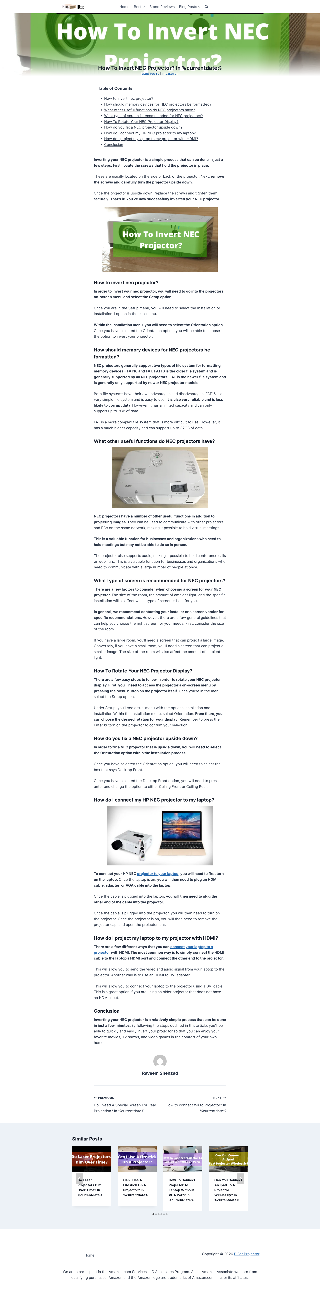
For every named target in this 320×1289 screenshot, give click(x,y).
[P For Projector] (77, 6)
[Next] (240, 1178)
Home (124, 6)
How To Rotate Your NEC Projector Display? (141, 121)
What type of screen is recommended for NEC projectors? (153, 116)
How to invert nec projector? (128, 98)
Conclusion (113, 144)
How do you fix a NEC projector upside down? (143, 127)
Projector (170, 73)
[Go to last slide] (79, 1178)
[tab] (153, 1214)
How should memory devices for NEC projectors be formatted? (157, 104)
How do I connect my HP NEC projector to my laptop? (150, 133)
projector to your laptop (157, 873)
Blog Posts (150, 73)
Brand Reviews (162, 6)
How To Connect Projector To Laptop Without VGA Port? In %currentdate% (182, 1190)
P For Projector (247, 1254)
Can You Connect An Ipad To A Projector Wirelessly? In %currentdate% (228, 1190)
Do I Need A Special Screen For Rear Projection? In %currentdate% (125, 1104)
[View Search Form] (206, 6)
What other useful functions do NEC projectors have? (149, 110)
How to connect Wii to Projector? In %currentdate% (196, 1104)
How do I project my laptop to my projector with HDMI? (151, 139)
